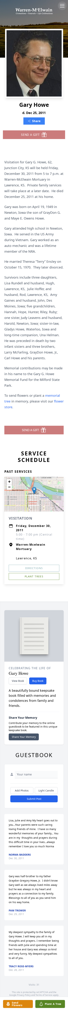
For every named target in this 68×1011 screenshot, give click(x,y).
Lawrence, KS (26, 558)
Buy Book (37, 681)
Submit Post (34, 798)
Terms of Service (44, 995)
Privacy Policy (24, 995)
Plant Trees (34, 576)
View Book (18, 681)
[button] (34, 490)
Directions (34, 568)
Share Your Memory (24, 737)
